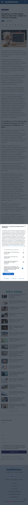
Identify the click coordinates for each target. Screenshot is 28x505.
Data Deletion (6, 278)
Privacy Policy (21, 278)
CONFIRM (8, 273)
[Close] (25, 226)
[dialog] (14, 252)
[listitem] (14, 249)
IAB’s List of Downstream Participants (15, 245)
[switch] (23, 252)
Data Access (14, 278)
